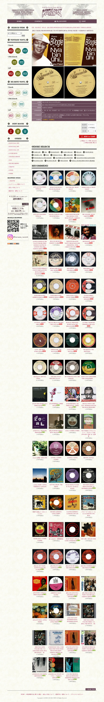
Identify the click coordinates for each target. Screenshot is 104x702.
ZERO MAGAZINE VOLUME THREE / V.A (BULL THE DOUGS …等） (88, 621)
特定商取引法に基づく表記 (33, 694)
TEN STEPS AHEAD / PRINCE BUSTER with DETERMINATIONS (88, 486)
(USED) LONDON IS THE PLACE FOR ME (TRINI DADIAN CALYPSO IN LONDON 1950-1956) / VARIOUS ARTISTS (40, 245)
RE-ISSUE (38, 27)
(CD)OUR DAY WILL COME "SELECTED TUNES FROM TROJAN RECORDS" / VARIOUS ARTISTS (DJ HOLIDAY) (56, 650)
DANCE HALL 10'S (14, 150)
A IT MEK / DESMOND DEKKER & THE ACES (88, 323)
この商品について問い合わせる (88, 141)
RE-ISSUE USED (38, 160)
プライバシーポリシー (77, 694)
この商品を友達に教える (90, 142)
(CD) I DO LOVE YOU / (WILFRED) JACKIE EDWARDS (72, 648)
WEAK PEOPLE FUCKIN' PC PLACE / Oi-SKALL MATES (72, 486)
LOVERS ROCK (13, 153)
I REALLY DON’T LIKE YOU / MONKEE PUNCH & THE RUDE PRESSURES (88, 405)
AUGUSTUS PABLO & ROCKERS (86, 158)
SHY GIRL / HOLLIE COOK (88, 539)
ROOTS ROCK (89, 152)
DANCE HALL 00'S (14, 146)
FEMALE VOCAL (57, 155)
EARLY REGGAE (68, 152)
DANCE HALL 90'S (14, 143)
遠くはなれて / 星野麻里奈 (56, 539)
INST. (47, 155)
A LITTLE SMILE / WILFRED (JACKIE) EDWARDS (88, 297)
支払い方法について (14, 187)
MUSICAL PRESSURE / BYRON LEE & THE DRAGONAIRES (72, 324)
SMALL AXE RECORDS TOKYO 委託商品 (83, 160)
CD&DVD (11, 167)
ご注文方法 (12, 181)
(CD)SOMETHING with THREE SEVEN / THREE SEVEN (72, 405)
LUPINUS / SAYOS (72, 458)
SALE (10, 160)
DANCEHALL (80, 155)
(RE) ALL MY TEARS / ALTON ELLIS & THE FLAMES (40, 567)
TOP (33, 27)
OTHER (11, 173)
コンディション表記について (17, 184)
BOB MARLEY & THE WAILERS (43, 158)
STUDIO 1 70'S (38, 155)
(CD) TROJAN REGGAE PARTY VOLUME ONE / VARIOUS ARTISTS (88, 648)
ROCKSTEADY (55, 152)
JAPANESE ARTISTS (14, 156)
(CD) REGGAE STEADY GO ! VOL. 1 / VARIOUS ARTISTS (56, 676)
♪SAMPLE (45, 119)
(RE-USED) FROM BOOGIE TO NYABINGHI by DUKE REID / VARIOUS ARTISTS (69, 27)
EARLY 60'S (37, 152)
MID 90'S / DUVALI (88, 458)
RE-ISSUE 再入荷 (51, 160)
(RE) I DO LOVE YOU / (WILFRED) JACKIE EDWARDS (72, 594)
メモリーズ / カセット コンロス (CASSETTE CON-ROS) (88, 513)
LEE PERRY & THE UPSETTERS (64, 158)
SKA (45, 152)
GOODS (11, 170)
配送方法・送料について (15, 191)
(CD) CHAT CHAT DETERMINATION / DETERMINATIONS (72, 619)
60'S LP (44, 27)
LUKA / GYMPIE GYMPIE (72, 430)
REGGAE (78, 152)
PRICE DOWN (64, 160)
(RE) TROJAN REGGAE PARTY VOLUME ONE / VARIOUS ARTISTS (88, 594)
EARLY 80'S (69, 155)
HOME (23, 694)
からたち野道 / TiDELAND (40, 458)
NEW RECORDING (14, 163)
